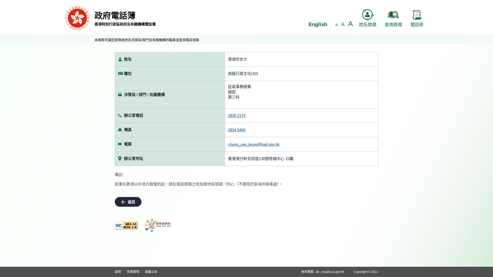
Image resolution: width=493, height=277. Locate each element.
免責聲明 (133, 272)
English (318, 24)
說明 (118, 272)
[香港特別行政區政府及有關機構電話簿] (77, 18)
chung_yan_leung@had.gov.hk (254, 144)
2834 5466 (236, 130)
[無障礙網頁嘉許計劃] (158, 225)
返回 (131, 202)
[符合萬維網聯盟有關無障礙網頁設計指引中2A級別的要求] (126, 225)
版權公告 (151, 272)
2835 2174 (236, 115)
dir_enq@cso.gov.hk (330, 272)
